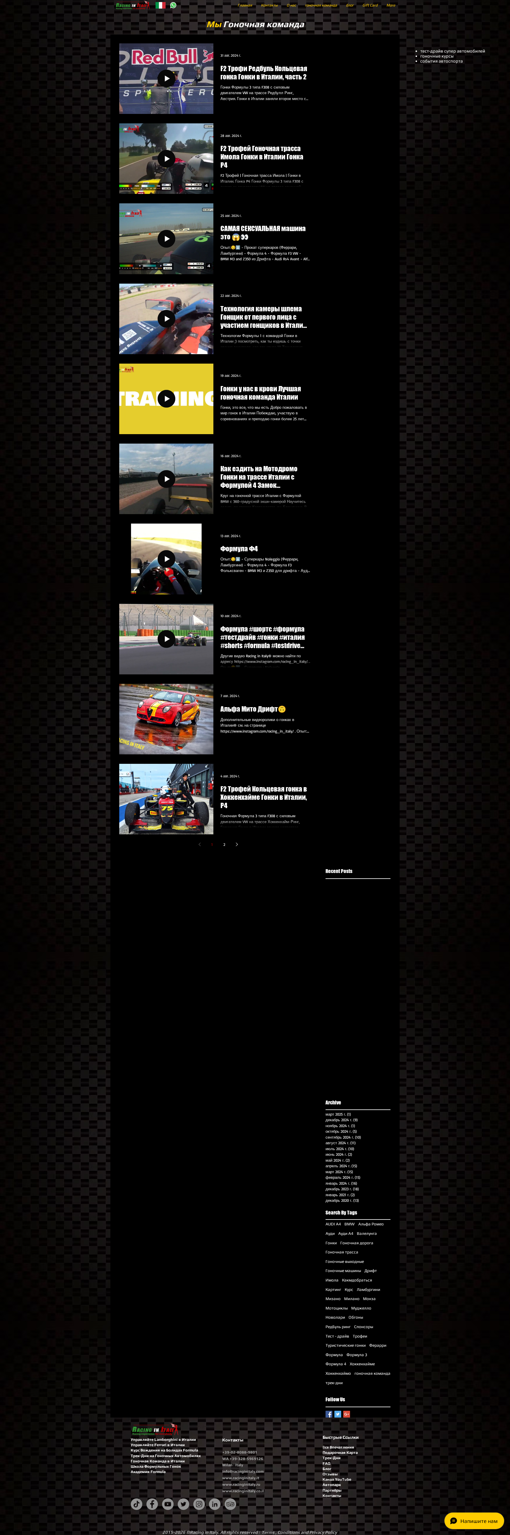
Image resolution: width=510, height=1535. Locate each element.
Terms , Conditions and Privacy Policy (299, 1532)
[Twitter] (183, 1504)
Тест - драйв (337, 1336)
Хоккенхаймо (338, 1373)
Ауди (330, 1233)
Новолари (335, 1317)
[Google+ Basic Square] (346, 1414)
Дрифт (370, 1270)
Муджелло (361, 1308)
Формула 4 (336, 1363)
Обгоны (356, 1317)
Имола (332, 1280)
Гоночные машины (343, 1270)
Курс (349, 1289)
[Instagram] (199, 1504)
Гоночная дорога (356, 1242)
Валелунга (367, 1233)
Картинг (333, 1289)
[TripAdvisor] (230, 1504)
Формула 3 (356, 1354)
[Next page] (236, 844)
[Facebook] (152, 1504)
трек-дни (334, 1382)
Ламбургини (368, 1289)
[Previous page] (199, 844)
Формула (334, 1354)
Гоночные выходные (345, 1261)
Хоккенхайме (362, 1363)
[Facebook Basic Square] (329, 1414)
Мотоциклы (337, 1308)
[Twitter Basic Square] (337, 1414)
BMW (349, 1224)
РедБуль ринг (338, 1326)
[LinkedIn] (214, 1504)
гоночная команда (372, 1373)
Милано (351, 1298)
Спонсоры (363, 1326)
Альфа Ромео (371, 1224)
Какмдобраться (357, 1280)
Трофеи (360, 1336)
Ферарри (377, 1345)
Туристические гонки (346, 1345)
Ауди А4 (345, 1233)
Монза (369, 1298)
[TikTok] (136, 1504)
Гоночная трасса (342, 1252)
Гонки (331, 1242)
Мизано (333, 1298)
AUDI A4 (333, 1224)
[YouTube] (168, 1504)
